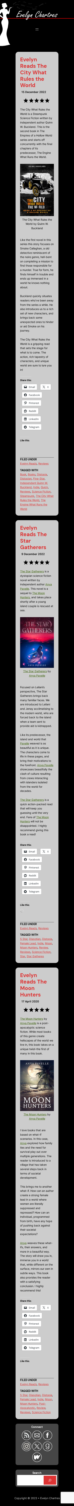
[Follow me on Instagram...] (27, 1450)
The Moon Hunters (31, 1018)
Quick (44, 487)
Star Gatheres (35, 956)
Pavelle (24, 743)
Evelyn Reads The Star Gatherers (33, 537)
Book (23, 474)
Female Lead (28, 943)
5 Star (24, 938)
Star (22, 956)
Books (31, 474)
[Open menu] (37, 29)
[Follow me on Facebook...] (47, 1439)
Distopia (42, 474)
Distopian (26, 478)
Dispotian (35, 938)
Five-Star (39, 478)
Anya (23, 1143)
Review (43, 947)
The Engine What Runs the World (33, 504)
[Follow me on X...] (37, 1450)
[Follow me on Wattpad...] (37, 1461)
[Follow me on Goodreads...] (47, 1450)
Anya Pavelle (37, 675)
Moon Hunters (29, 947)
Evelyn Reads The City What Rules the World (33, 72)
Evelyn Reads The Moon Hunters (33, 985)
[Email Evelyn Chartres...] (37, 1439)
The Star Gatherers (32, 571)
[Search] (50, 1480)
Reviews (43, 463)
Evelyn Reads (28, 463)
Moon (48, 943)
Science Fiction (41, 491)
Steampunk (27, 495)
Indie (36, 487)
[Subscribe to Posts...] (27, 1439)
